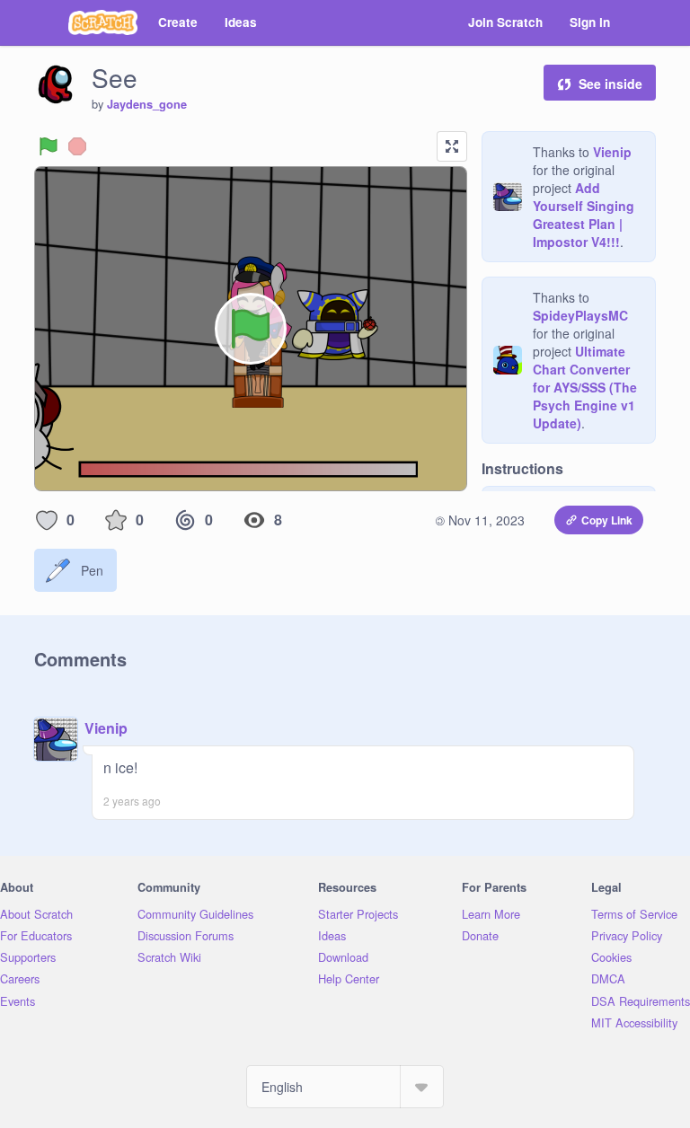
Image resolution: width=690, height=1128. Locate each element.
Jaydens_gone (147, 104)
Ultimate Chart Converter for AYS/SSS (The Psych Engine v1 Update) (585, 387)
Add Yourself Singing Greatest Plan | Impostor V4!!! (583, 215)
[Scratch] (102, 22)
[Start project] (48, 146)
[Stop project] (77, 146)
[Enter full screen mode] (452, 146)
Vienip (612, 152)
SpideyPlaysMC (580, 315)
